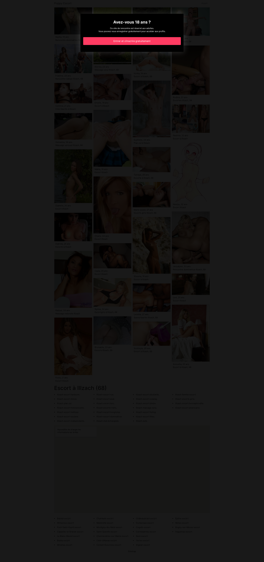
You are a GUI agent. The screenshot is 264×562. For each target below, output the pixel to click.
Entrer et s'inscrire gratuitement (132, 41)
